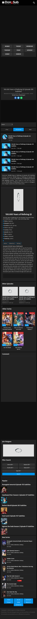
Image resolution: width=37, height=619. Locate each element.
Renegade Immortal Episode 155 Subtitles (16, 485)
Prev (7, 129)
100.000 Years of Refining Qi (18, 95)
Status (26, 467)
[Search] (34, 2)
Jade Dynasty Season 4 (13, 550)
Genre (9, 464)
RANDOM (18, 54)
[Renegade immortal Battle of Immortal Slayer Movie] (4, 545)
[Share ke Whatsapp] (21, 98)
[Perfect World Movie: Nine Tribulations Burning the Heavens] (4, 571)
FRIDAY (18, 50)
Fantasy (19, 243)
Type (18, 470)
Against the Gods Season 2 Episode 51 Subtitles (18, 526)
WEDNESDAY (29, 46)
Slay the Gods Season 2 (13, 576)
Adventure (12, 243)
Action (5, 243)
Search (18, 474)
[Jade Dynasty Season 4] (4, 555)
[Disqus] (18, 378)
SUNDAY (7, 54)
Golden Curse (10, 558)
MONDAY (7, 46)
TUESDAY (18, 46)
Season (26, 464)
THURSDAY (7, 50)
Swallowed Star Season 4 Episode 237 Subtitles (18, 495)
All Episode (18, 129)
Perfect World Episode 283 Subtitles (14, 505)
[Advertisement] (18, 25)
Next (30, 129)
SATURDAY (29, 50)
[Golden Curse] (4, 563)
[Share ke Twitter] (18, 98)
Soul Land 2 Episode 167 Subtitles (13, 516)
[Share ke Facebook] (15, 98)
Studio (9, 467)
